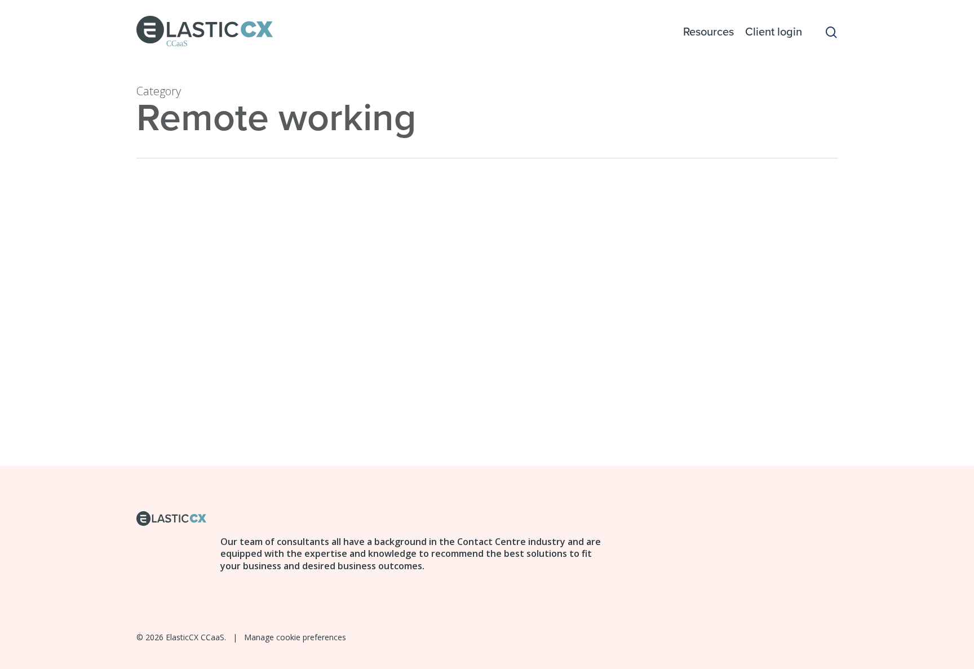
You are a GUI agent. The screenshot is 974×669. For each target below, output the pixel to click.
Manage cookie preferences (295, 637)
